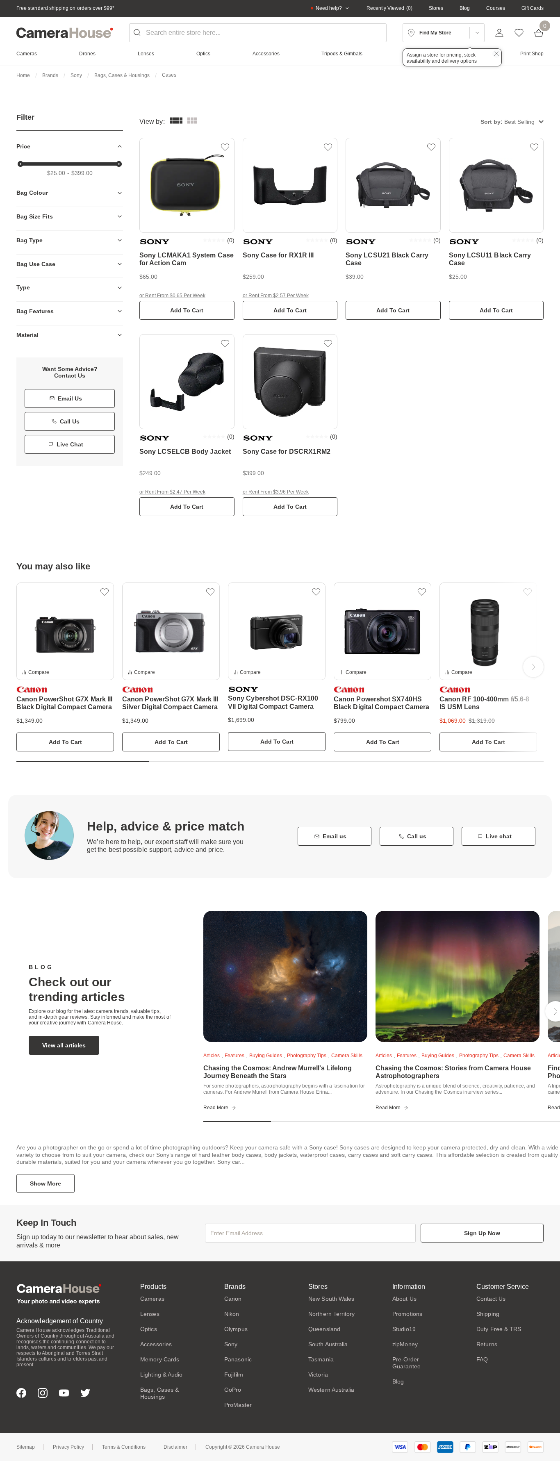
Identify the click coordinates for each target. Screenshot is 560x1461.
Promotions (407, 1314)
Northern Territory (331, 1314)
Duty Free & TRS (498, 1329)
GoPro (232, 1389)
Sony (76, 75)
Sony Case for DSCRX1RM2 (287, 451)
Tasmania (321, 1359)
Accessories (156, 1344)
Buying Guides (265, 1055)
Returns (486, 1344)
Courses (495, 8)
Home (23, 75)
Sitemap (25, 1447)
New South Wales (331, 1298)
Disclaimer (175, 1447)
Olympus (236, 1329)
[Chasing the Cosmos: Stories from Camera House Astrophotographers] (458, 976)
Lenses (149, 1314)
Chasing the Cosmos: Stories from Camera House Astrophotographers (453, 1072)
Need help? (329, 8)
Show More (45, 1183)
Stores (436, 8)
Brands (50, 75)
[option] (65, 667)
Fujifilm (233, 1374)
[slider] (20, 164)
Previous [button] (26, 667)
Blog (465, 8)
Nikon (231, 1314)
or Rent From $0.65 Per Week (172, 295)
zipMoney (405, 1344)
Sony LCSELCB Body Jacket (185, 451)
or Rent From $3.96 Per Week (276, 492)
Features (234, 1055)
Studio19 (404, 1329)
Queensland (324, 1329)
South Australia (328, 1344)
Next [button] (533, 667)
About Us (404, 1298)
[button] (512, 121)
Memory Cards (159, 1359)
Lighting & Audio (161, 1374)
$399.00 (82, 173)
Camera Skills (346, 1055)
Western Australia (331, 1389)
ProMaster (238, 1405)
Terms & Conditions (124, 1447)
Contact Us (490, 1298)
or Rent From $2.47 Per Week (172, 492)
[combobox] (258, 32)
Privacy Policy (68, 1447)
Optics (148, 1329)
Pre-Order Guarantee (406, 1363)
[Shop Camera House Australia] (64, 32)
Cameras (152, 1298)
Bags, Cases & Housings (122, 75)
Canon (232, 1298)
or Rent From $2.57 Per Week (276, 295)
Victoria (318, 1374)
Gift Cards (532, 8)
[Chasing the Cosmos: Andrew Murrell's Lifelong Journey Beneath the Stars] (285, 976)
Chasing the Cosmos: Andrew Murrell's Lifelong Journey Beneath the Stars (277, 1072)
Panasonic (238, 1359)
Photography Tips (306, 1055)
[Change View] (192, 121)
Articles (211, 1055)
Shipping (487, 1314)
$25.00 (56, 173)
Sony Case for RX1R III (278, 255)
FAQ (482, 1359)
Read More (215, 1108)
